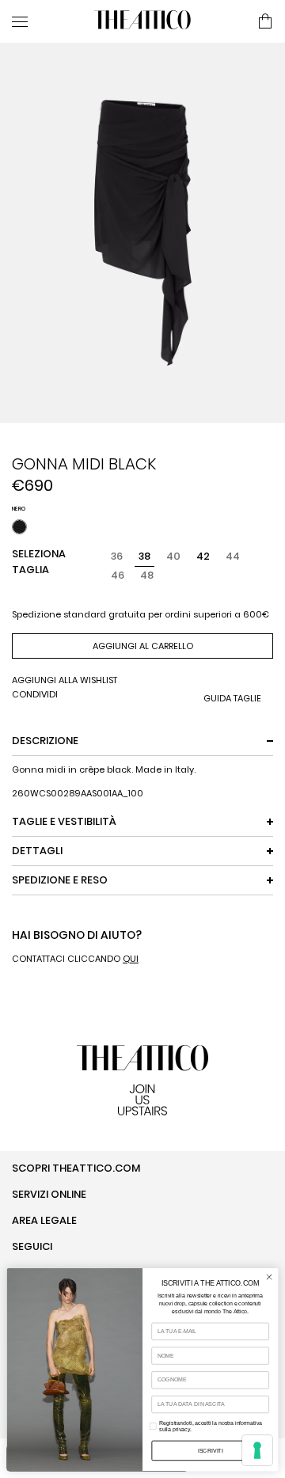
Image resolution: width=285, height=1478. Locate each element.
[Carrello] (265, 22)
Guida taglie (232, 698)
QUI (131, 958)
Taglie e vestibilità (64, 821)
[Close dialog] (269, 1276)
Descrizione (45, 740)
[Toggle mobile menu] (47, 21)
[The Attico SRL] (142, 21)
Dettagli (37, 850)
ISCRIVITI (210, 1450)
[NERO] (19, 526)
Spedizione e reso (60, 879)
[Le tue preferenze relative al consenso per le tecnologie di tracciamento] (257, 1450)
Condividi (35, 694)
